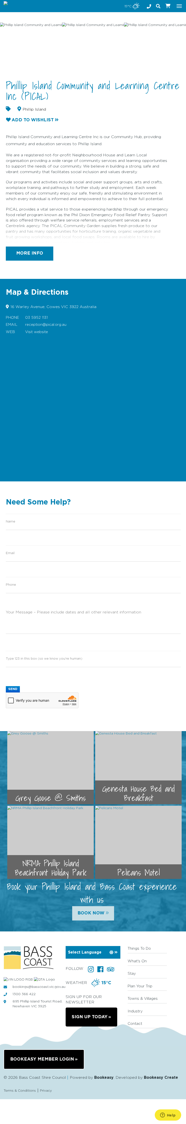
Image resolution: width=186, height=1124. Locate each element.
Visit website (36, 332)
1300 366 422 (24, 994)
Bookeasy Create (161, 1078)
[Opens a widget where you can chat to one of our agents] (168, 1115)
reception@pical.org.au (45, 325)
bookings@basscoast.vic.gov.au (39, 987)
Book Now (93, 912)
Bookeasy (104, 1078)
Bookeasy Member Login (42, 1059)
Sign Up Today (90, 1017)
